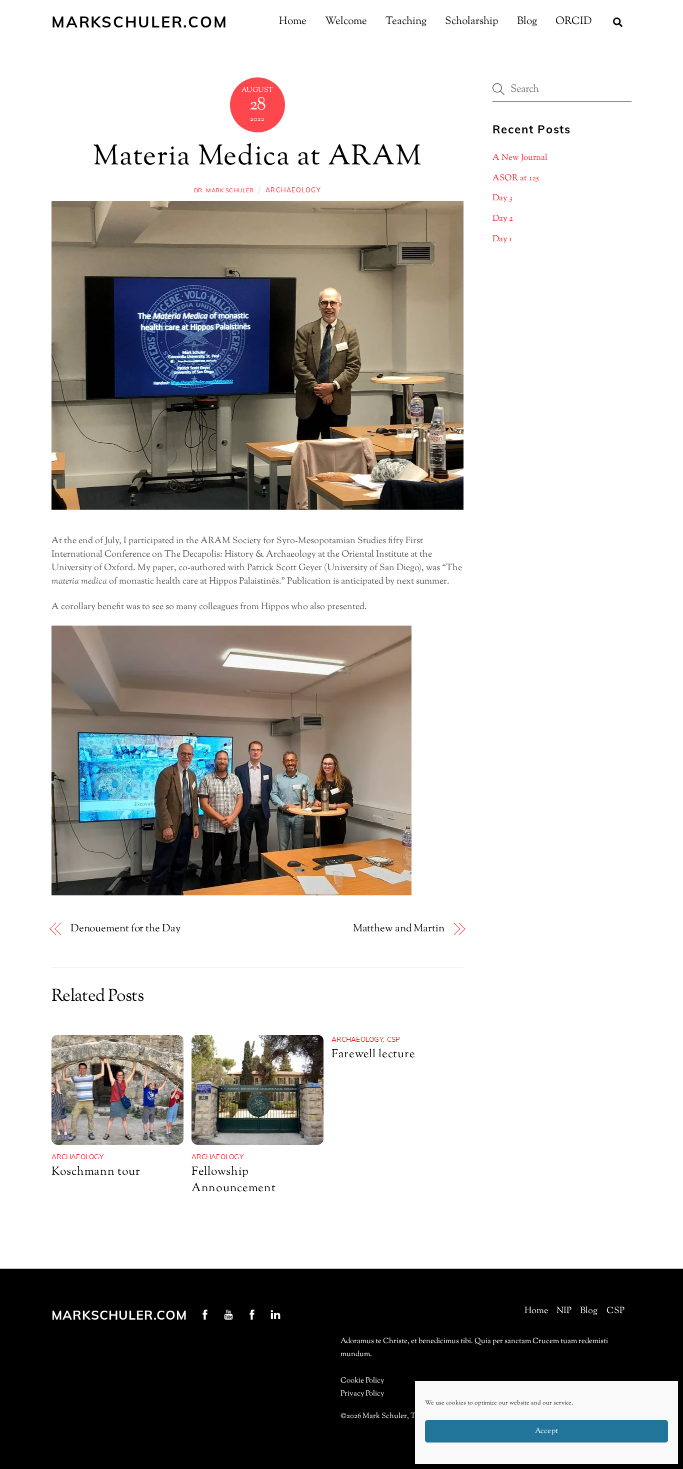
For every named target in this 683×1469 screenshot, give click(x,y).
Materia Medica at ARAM (257, 157)
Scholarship (471, 21)
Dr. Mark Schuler (224, 190)
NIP (564, 1311)
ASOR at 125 (515, 178)
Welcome (346, 21)
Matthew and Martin (398, 929)
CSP (393, 1039)
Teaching (406, 21)
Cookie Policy (362, 1381)
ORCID (574, 21)
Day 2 (502, 219)
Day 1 (502, 239)
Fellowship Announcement (234, 1180)
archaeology (293, 190)
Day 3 (502, 198)
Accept (546, 1431)
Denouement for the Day (125, 929)
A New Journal (520, 158)
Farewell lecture (373, 1054)
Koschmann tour (96, 1172)
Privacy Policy (362, 1394)
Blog (527, 21)
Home (292, 21)
